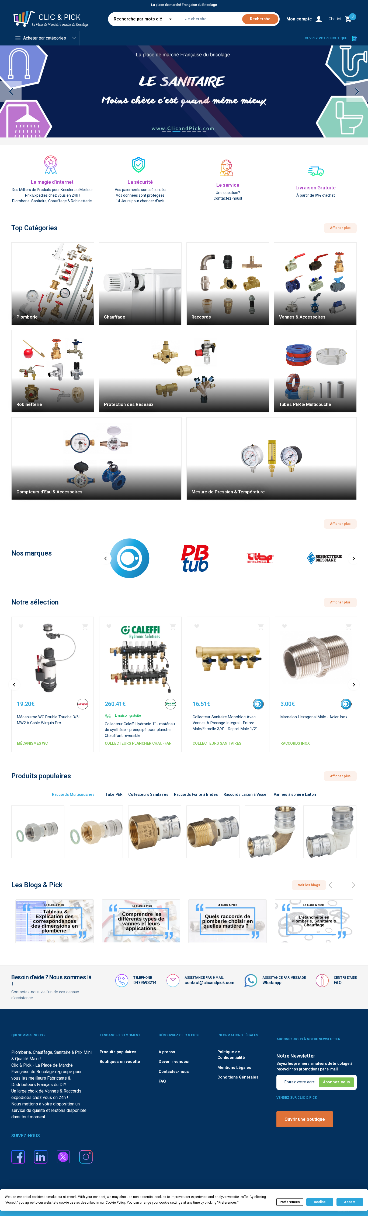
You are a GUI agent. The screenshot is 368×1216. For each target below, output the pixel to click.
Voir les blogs (309, 885)
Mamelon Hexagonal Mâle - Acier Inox (313, 717)
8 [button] (204, 134)
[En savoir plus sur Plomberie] (53, 284)
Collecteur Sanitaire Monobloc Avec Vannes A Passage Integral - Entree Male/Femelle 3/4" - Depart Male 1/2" (225, 723)
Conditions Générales (237, 1077)
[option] (184, 91)
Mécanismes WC (32, 743)
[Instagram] (86, 1156)
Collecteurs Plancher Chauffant (139, 743)
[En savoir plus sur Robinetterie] (53, 371)
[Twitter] (63, 1156)
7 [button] (199, 134)
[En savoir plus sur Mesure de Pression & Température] (271, 459)
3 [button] (176, 134)
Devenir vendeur (174, 1061)
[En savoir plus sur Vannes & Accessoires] (315, 284)
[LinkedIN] (40, 1156)
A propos (167, 1052)
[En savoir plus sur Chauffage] (140, 284)
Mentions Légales (234, 1067)
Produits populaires (118, 1052)
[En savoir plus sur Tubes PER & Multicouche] (315, 371)
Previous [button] (11, 91)
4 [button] (183, 134)
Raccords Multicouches (73, 794)
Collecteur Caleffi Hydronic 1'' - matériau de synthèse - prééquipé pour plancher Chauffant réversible (140, 730)
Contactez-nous (174, 1071)
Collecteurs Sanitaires (217, 743)
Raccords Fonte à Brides (196, 794)
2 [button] (169, 134)
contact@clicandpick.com (209, 982)
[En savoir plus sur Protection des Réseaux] (184, 371)
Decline (320, 1202)
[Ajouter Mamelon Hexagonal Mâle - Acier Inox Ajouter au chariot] (348, 627)
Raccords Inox (295, 743)
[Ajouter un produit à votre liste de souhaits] (21, 626)
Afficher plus (340, 228)
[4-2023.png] (184, 91)
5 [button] (188, 134)
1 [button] (163, 134)
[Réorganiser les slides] (332, 885)
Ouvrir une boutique (304, 1119)
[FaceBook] (18, 1156)
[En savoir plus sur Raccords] (228, 284)
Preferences (290, 1202)
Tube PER (113, 794)
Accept (349, 1202)
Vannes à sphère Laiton (295, 794)
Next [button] (357, 91)
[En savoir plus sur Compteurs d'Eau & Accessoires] (96, 459)
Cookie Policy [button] (115, 1202)
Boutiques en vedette (120, 1061)
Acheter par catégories (44, 38)
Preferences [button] (227, 1202)
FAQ (338, 982)
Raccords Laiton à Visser (246, 794)
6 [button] (194, 134)
